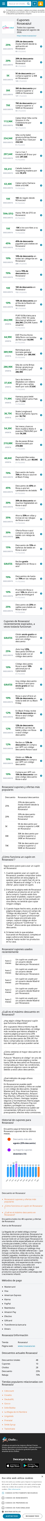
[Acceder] (40, 3)
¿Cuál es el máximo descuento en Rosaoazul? (20, 1213)
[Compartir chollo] (34, 3)
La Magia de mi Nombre (15, 1412)
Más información (14, 1489)
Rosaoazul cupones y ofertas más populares (20, 1200)
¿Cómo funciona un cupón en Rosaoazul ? (23, 1207)
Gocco (7, 1403)
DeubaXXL (9, 1399)
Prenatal (8, 1420)
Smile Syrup (10, 1424)
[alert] (22, 1497)
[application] (22, 1172)
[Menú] (3, 3)
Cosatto (8, 1395)
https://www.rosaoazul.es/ (26, 36)
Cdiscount (9, 1391)
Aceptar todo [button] (12, 1516)
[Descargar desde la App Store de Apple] (13, 1465)
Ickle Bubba (9, 1407)
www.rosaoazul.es (26, 1346)
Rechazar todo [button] (32, 1516)
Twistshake (9, 1428)
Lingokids (9, 1416)
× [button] (42, 1477)
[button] (22, 1511)
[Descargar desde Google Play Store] (30, 1465)
